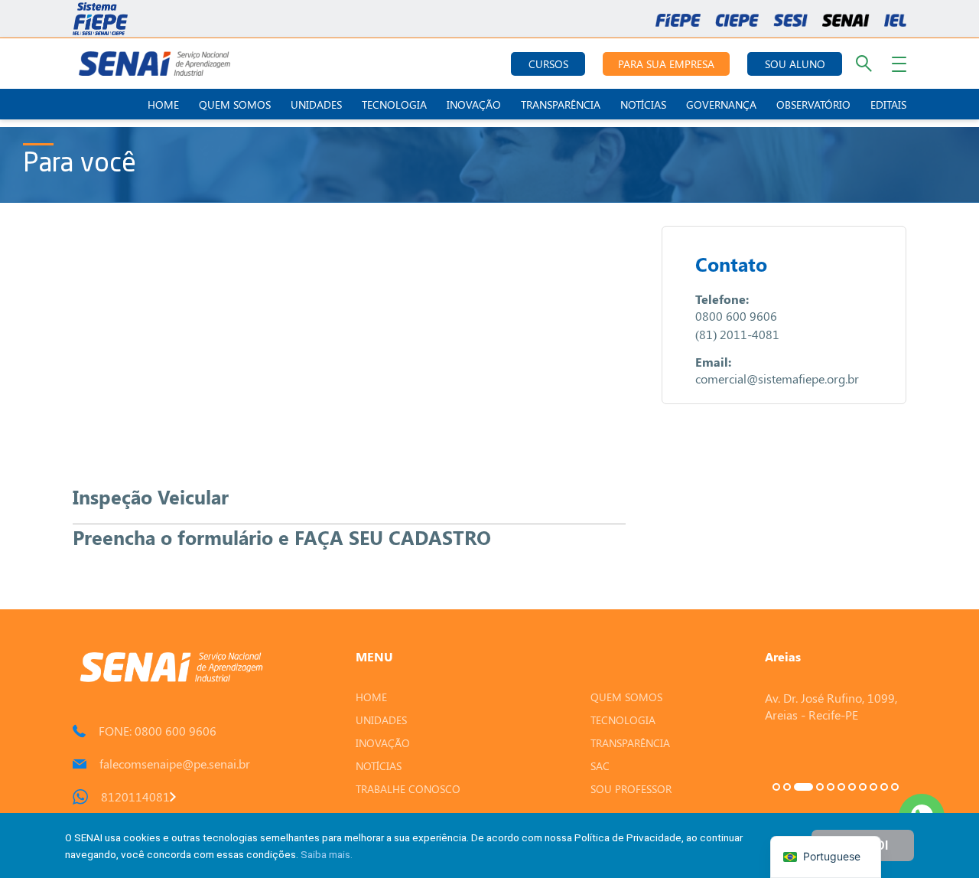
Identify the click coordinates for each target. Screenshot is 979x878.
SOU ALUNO (795, 64)
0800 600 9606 (736, 316)
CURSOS (548, 64)
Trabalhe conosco (408, 789)
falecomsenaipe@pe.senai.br (174, 764)
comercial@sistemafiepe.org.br (777, 378)
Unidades (316, 104)
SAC (600, 766)
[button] (776, 787)
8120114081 (135, 796)
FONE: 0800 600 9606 (157, 731)
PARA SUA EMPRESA (666, 64)
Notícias (643, 104)
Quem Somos (235, 104)
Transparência (560, 104)
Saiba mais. (327, 854)
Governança (721, 104)
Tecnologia (394, 104)
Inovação (474, 104)
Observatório (813, 104)
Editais (888, 104)
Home (163, 104)
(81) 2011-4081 (737, 334)
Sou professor (631, 789)
